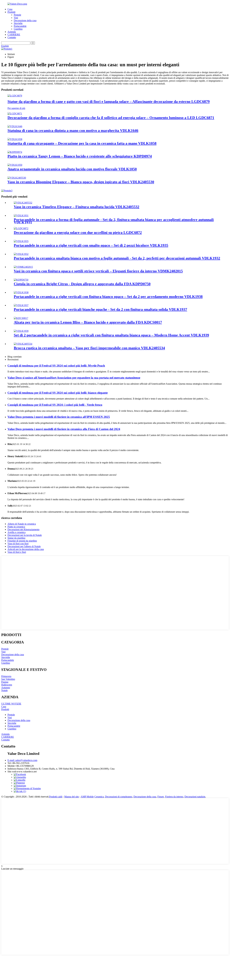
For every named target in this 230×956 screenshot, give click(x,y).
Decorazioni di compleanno (118, 796)
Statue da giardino (16, 538)
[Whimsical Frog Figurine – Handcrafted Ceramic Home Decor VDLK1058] (15, 139)
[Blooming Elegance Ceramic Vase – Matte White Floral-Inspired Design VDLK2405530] (17, 177)
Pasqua (4, 682)
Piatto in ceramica (16, 526)
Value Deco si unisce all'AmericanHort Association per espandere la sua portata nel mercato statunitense (74, 377)
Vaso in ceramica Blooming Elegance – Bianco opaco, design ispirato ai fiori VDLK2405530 (81, 182)
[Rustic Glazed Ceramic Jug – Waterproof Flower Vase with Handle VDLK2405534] (23, 343)
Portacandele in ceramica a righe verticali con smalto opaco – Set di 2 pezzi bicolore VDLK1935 (91, 245)
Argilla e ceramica (17, 532)
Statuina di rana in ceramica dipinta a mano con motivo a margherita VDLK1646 (73, 130)
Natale (4, 690)
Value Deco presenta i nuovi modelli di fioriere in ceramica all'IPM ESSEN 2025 (59, 416)
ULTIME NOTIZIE (11, 703)
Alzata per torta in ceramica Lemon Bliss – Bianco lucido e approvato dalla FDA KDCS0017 (88, 322)
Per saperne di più (16, 108)
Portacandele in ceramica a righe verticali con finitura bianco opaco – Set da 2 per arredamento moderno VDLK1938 (108, 297)
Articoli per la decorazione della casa (26, 549)
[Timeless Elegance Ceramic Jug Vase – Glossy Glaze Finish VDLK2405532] (23, 202)
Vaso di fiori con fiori (18, 543)
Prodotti (11, 12)
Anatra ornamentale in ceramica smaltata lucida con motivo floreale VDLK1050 (72, 169)
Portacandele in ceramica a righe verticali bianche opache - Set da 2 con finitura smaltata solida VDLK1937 (100, 309)
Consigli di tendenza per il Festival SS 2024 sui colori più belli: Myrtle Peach (56, 365)
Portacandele (20, 26)
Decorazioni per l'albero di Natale (24, 546)
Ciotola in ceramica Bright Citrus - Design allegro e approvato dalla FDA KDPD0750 (82, 284)
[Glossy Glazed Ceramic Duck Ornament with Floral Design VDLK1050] (15, 165)
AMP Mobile (87, 796)
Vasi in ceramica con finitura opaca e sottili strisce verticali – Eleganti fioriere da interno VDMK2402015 (98, 271)
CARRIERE (14, 34)
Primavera (6, 676)
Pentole (17, 14)
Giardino (18, 29)
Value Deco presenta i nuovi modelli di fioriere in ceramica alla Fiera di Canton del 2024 (64, 429)
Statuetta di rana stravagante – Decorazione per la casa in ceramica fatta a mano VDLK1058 (82, 143)
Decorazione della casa (25, 20)
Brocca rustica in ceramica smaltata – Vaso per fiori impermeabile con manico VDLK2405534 (89, 348)
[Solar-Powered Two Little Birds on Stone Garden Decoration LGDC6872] (21, 228)
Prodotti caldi (55, 796)
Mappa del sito (71, 796)
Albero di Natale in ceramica (22, 523)
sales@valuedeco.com (22, 760)
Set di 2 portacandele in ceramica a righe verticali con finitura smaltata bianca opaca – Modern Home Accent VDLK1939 (111, 335)
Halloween (6, 684)
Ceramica (99, 796)
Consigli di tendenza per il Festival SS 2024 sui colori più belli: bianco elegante (58, 392)
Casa (10, 9)
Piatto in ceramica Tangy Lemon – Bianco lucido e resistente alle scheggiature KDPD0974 (80, 156)
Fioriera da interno (174, 796)
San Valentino (8, 679)
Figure (160, 796)
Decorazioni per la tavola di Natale (25, 535)
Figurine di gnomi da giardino (22, 540)
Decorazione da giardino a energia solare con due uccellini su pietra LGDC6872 (78, 232)
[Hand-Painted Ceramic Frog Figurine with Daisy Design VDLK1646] (15, 126)
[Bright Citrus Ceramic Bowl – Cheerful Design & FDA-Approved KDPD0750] (21, 279)
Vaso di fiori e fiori (17, 552)
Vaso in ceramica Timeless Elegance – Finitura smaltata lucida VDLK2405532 (76, 207)
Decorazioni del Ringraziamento (23, 529)
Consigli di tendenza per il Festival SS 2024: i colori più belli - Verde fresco (55, 404)
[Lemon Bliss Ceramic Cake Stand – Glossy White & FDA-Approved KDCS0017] (21, 318)
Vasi (16, 17)
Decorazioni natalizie (194, 796)
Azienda (12, 31)
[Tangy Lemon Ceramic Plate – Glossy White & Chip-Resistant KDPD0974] (15, 152)
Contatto (12, 37)
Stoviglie (18, 23)
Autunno (5, 687)
